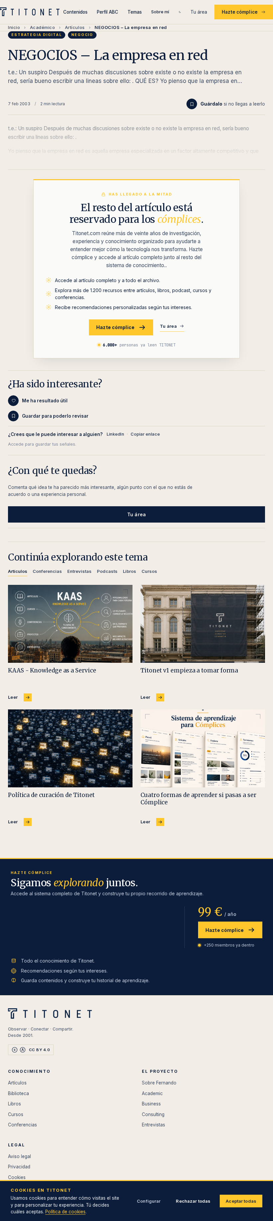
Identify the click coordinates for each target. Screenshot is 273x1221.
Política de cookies (65, 1211)
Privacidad (19, 1166)
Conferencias (22, 1124)
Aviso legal (19, 1156)
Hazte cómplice (240, 12)
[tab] (17, 572)
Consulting (153, 1114)
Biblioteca (18, 1093)
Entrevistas (153, 1124)
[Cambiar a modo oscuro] (179, 12)
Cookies (17, 1177)
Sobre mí (160, 11)
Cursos (15, 1114)
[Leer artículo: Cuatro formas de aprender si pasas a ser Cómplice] (202, 748)
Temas (135, 12)
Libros (14, 1103)
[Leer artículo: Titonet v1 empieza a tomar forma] (202, 624)
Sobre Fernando (159, 1082)
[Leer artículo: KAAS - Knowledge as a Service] (70, 624)
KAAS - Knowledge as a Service (52, 670)
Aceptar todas (241, 1201)
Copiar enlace (145, 434)
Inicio (14, 27)
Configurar (148, 1201)
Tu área (198, 12)
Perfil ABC (107, 12)
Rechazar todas (193, 1201)
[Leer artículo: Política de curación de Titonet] (70, 748)
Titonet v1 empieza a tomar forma (189, 670)
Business (151, 1103)
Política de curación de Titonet (51, 795)
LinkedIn (115, 434)
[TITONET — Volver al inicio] (31, 12)
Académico (42, 27)
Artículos (75, 27)
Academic (152, 1093)
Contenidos (75, 12)
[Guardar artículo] (191, 104)
